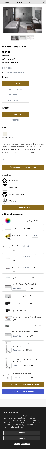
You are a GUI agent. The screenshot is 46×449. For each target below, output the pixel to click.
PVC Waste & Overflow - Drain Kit (22, 374)
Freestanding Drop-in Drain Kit (21, 235)
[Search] (44, 2)
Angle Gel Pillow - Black (19, 311)
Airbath (15, 120)
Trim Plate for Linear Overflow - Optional (24, 332)
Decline (22, 438)
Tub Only (16, 84)
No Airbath (16, 115)
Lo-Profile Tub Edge (17, 296)
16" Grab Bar (15, 267)
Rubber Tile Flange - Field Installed (22, 326)
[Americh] (23, 2)
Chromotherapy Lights (19, 228)
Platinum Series (15, 100)
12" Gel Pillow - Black (18, 303)
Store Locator (23, 207)
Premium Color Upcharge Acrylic (22, 221)
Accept (22, 433)
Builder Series (15, 89)
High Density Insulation (19, 278)
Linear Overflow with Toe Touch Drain (23, 284)
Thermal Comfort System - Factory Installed (26, 317)
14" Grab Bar (15, 257)
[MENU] (1, 2)
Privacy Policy (17, 427)
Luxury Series (15, 95)
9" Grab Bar (15, 246)
